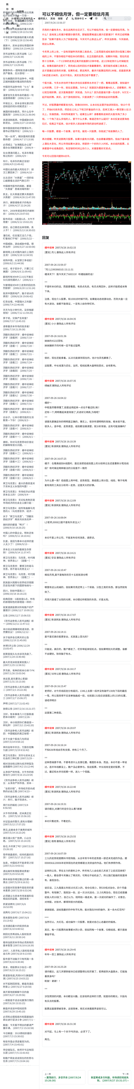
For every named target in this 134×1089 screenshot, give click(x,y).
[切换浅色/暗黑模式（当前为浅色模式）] (96, 18)
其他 (52, 18)
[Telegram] (91, 18)
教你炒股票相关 (7, 18)
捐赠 (60, 18)
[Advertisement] (19, 1077)
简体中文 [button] (79, 18)
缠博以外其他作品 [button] (23, 18)
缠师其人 (43, 18)
